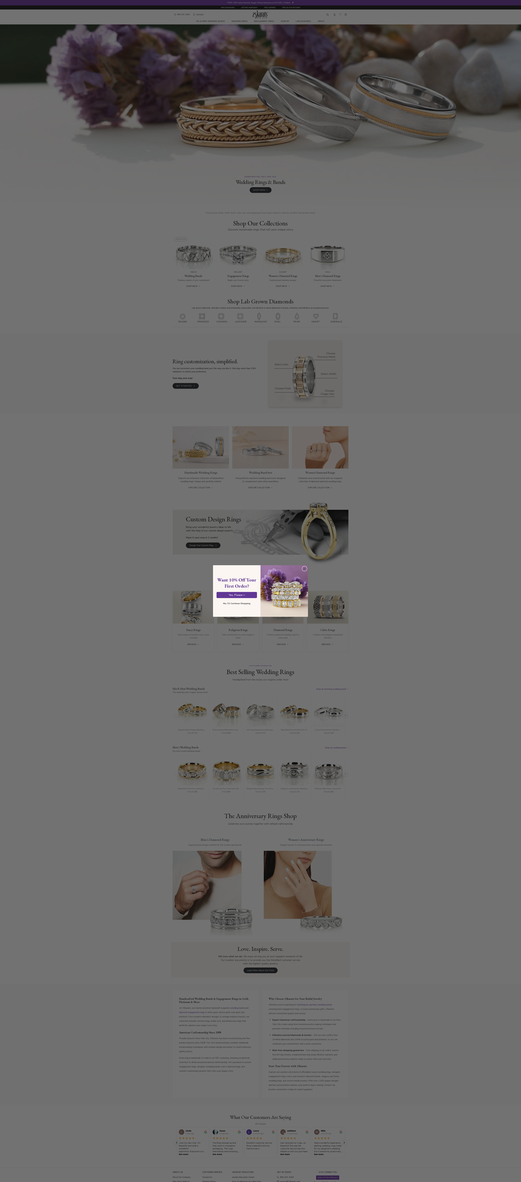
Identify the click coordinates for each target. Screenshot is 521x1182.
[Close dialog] (304, 568)
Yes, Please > (237, 595)
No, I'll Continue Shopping (236, 603)
